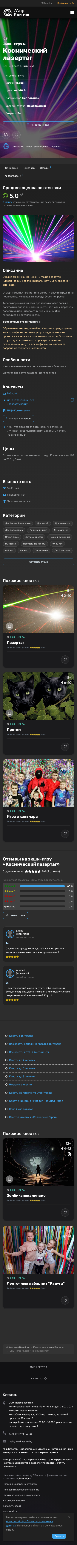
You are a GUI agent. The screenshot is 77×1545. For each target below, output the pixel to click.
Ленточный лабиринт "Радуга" (36, 1283)
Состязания (41, 550)
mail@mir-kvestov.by (20, 1441)
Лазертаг (15, 642)
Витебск (47, 3)
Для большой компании (17, 523)
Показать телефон (20, 418)
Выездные (10, 543)
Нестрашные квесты (34, 543)
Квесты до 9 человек (22, 1060)
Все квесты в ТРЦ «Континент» (29, 1052)
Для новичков (62, 523)
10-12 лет (57, 543)
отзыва (8, 202)
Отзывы (45, 167)
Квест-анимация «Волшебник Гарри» (33, 1117)
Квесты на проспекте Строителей (30, 1092)
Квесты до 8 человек (22, 1076)
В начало (36, 1378)
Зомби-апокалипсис (26, 1195)
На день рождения (60, 537)
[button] (71, 218)
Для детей (42, 523)
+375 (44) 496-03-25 (21, 1433)
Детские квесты (34, 537)
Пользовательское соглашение (21, 1489)
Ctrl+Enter (23, 1478)
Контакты (29, 168)
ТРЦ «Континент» (18, 410)
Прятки (14, 729)
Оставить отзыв (38, 561)
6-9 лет (9, 550)
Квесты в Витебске (21, 1035)
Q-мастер (9, 906)
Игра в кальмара (22, 816)
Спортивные (12, 537)
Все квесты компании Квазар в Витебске (35, 1043)
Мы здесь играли (40, 124)
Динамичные (61, 530)
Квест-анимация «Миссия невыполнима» (36, 1100)
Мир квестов (38, 1367)
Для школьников (38, 530)
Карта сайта (10, 1511)
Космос (24, 550)
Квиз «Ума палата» (21, 1109)
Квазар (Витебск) (23, 66)
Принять (59, 1536)
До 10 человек (62, 550)
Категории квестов (14, 1500)
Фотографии (14, 175)
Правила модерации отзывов (20, 1484)
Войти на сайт (65, 3)
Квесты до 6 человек (22, 1068)
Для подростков (14, 530)
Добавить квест (12, 1506)
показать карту (18, 404)
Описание (11, 168)
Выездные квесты (20, 1084)
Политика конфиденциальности (21, 1495)
